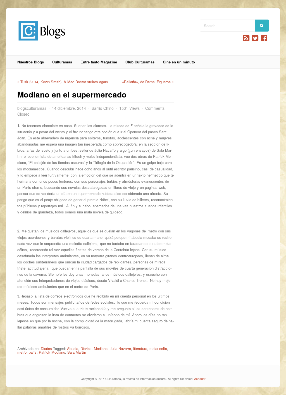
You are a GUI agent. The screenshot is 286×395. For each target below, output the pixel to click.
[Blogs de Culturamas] (41, 42)
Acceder (200, 378)
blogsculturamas (31, 108)
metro (22, 352)
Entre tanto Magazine (98, 62)
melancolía (158, 348)
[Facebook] (264, 38)
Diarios (46, 348)
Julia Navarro (120, 348)
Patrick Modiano (52, 352)
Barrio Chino (103, 108)
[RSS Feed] (246, 38)
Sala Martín (76, 352)
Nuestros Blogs (30, 62)
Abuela (72, 348)
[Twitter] (255, 38)
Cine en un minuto (179, 62)
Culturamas (62, 62)
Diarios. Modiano (94, 348)
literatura (140, 348)
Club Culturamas (139, 62)
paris (33, 352)
